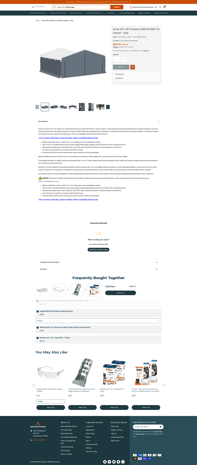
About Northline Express (69, 426)
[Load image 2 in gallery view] (54, 107)
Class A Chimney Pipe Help (68, 442)
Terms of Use (140, 434)
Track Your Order (91, 451)
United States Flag (117, 437)
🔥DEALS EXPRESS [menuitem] (144, 13)
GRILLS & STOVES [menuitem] (75, 13)
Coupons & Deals (91, 444)
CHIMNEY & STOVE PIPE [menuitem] (37, 13)
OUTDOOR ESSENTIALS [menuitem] (94, 13)
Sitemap (88, 448)
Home (37, 20)
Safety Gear (115, 426)
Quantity (116, 54)
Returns (88, 437)
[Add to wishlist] (160, 7)
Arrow (115, 37)
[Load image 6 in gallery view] (91, 107)
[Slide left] (37, 107)
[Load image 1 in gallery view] (45, 107)
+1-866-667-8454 (39, 440)
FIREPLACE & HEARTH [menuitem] (57, 13)
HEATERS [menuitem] (110, 13)
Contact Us (89, 426)
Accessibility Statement (69, 437)
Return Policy (90, 433)
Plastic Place (115, 441)
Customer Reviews (67, 447)
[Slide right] (108, 107)
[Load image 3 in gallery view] (63, 107)
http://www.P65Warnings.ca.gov (48, 181)
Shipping (115, 47)
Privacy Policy (65, 450)
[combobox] (83, 7)
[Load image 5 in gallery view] (82, 107)
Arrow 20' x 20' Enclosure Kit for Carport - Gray (57, 20)
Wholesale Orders (67, 433)
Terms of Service (66, 454)
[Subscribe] (161, 426)
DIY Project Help (66, 430)
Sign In (88, 441)
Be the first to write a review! (98, 249)
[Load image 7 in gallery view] (100, 107)
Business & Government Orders (143, 7)
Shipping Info (90, 430)
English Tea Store (117, 430)
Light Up (113, 433)
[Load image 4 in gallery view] (73, 107)
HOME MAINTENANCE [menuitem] (126, 13)
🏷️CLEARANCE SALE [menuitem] (161, 13)
